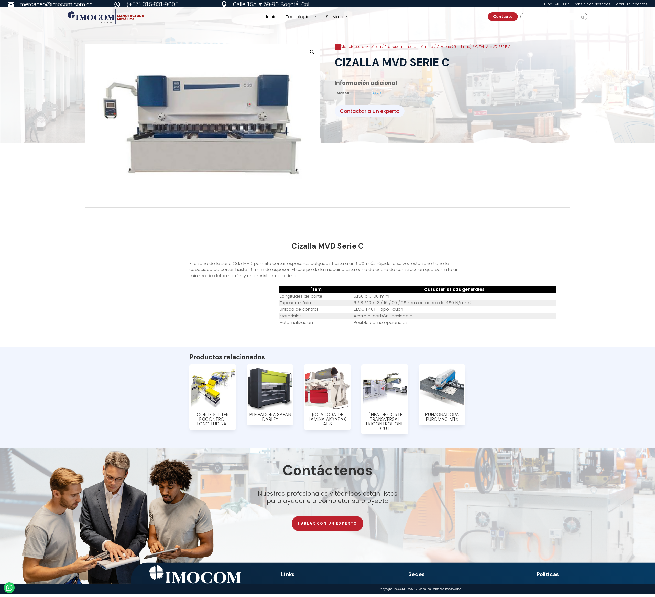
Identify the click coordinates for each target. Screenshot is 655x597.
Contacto (505, 16)
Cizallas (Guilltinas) (454, 46)
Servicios (338, 17)
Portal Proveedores (630, 4)
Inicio (271, 17)
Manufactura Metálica (361, 46)
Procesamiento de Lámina (409, 46)
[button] (312, 52)
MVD (377, 93)
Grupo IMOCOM (555, 4)
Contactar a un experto (369, 111)
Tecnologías (301, 17)
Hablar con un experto (327, 523)
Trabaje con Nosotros (591, 4)
